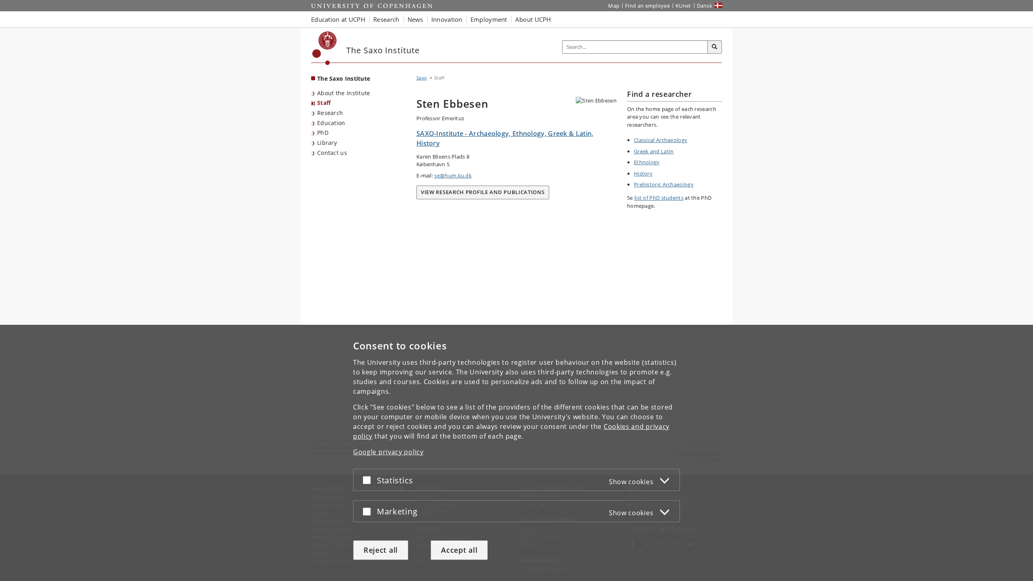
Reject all (381, 550)
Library (327, 142)
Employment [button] (488, 19)
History (643, 173)
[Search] (714, 47)
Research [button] (386, 19)
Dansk (705, 5)
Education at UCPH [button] (338, 19)
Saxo (421, 78)
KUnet (683, 5)
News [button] (415, 19)
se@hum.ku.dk (453, 175)
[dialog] (516, 453)
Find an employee (647, 5)
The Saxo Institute (343, 78)
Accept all (459, 550)
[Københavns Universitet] (324, 48)
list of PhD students (659, 197)
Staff (324, 103)
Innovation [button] (446, 19)
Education (331, 123)
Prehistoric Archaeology (664, 184)
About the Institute (343, 93)
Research (330, 113)
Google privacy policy (388, 451)
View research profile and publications (483, 192)
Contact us (332, 153)
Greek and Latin (654, 151)
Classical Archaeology (660, 140)
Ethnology (647, 162)
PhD (322, 132)
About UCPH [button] (533, 19)
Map (613, 5)
